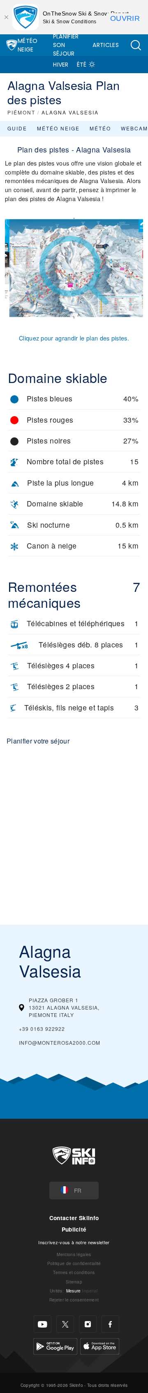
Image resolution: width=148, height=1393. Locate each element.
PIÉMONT (21, 112)
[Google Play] (55, 1345)
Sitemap (74, 1282)
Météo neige (58, 128)
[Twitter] (65, 1324)
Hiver (61, 64)
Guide (17, 128)
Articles (105, 45)
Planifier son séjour (66, 45)
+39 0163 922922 (42, 1028)
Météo (100, 128)
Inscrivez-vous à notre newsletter (74, 1242)
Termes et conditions (74, 1272)
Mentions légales (74, 1254)
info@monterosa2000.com (59, 1042)
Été (82, 64)
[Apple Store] (99, 1345)
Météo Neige (28, 45)
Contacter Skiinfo (74, 1218)
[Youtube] (42, 1324)
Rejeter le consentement (74, 1300)
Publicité (74, 1229)
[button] (135, 45)
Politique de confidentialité (74, 1263)
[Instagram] (88, 1324)
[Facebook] (110, 1324)
